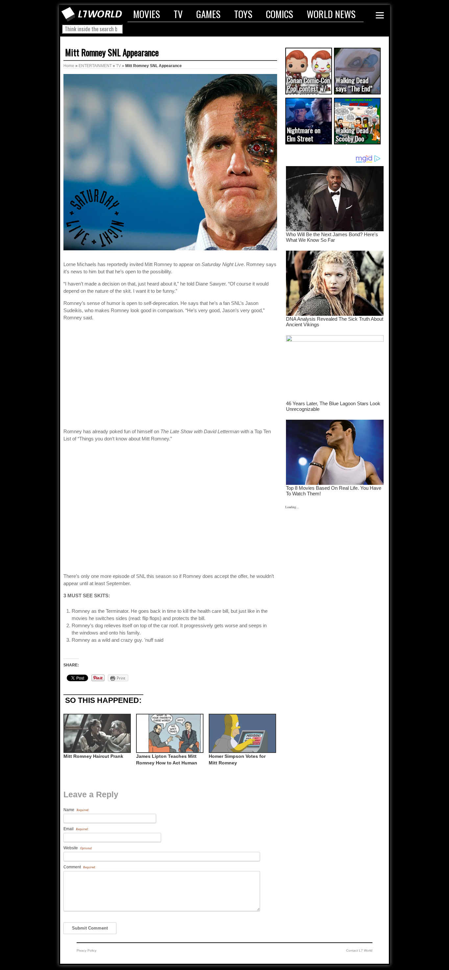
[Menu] (380, 15)
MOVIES (146, 14)
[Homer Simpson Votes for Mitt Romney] (242, 733)
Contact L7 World (359, 950)
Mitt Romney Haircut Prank (93, 756)
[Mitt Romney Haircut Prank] (96, 733)
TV (178, 14)
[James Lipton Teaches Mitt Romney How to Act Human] (169, 733)
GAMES (208, 14)
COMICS (279, 14)
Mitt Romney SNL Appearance (112, 52)
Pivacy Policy (86, 950)
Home (68, 65)
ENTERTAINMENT (95, 65)
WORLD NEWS (331, 14)
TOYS (243, 14)
